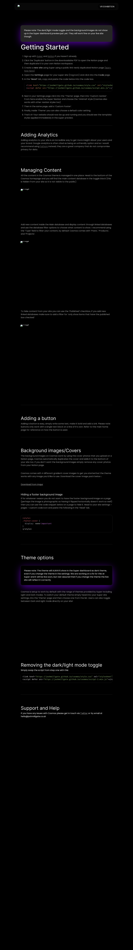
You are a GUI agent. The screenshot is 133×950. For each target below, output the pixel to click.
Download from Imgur (32, 484)
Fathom (44, 146)
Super (40, 56)
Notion (51, 56)
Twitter (84, 713)
